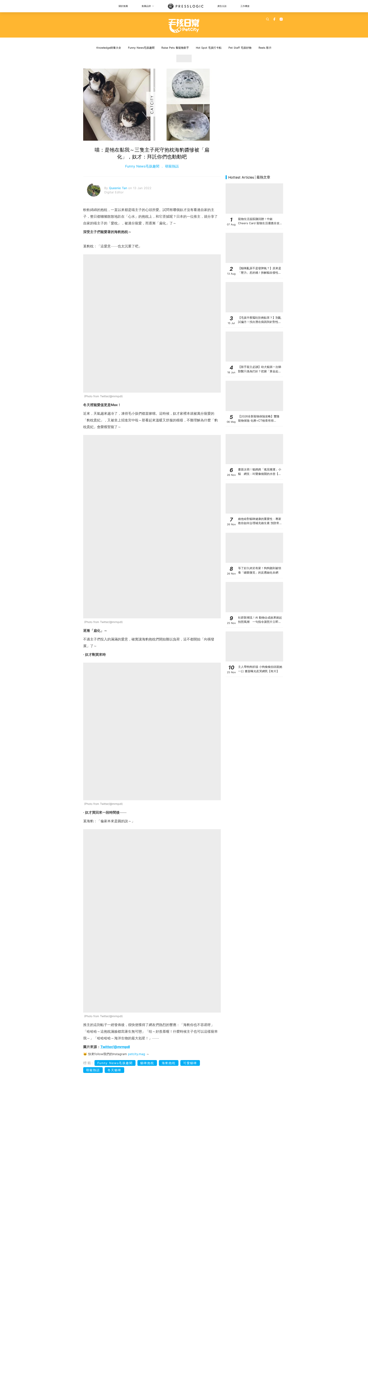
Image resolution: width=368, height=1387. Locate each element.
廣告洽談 (222, 6)
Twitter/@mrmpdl (115, 1047)
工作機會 (245, 6)
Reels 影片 (265, 47)
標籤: (88, 1063)
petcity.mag (136, 1054)
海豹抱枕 (169, 1063)
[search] (267, 19)
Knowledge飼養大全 (108, 47)
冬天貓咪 (114, 1070)
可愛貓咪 (190, 1063)
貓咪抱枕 (147, 1063)
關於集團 (123, 6)
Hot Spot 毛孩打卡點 (209, 47)
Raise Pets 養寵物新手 (175, 47)
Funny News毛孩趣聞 (141, 47)
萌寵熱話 (171, 166)
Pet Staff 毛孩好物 (239, 47)
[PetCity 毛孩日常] (184, 26)
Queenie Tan (118, 188)
